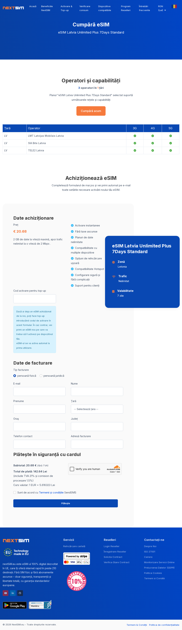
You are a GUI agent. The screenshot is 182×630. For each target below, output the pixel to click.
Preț (15, 224)
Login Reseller (111, 546)
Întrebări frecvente (144, 8)
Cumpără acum (91, 111)
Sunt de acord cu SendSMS (46, 492)
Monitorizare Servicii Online (159, 562)
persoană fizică (26, 375)
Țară (73, 401)
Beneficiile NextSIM (47, 8)
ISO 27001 (149, 551)
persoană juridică (54, 375)
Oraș (16, 418)
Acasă (32, 6)
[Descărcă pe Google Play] (15, 604)
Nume (74, 383)
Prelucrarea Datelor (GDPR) (159, 567)
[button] (162, 8)
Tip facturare (21, 369)
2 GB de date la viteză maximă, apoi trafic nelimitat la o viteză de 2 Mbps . (38, 241)
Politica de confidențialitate (164, 624)
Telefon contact (22, 436)
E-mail (16, 383)
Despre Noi (150, 546)
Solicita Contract (113, 556)
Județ (74, 418)
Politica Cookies (153, 573)
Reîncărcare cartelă (74, 546)
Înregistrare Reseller (115, 551)
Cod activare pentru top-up (29, 290)
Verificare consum (84, 8)
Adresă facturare (81, 436)
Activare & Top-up (66, 8)
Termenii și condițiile (51, 492)
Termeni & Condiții (137, 624)
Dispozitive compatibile (104, 8)
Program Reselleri (125, 8)
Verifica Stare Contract (116, 562)
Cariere (148, 556)
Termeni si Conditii (154, 578)
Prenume (18, 401)
